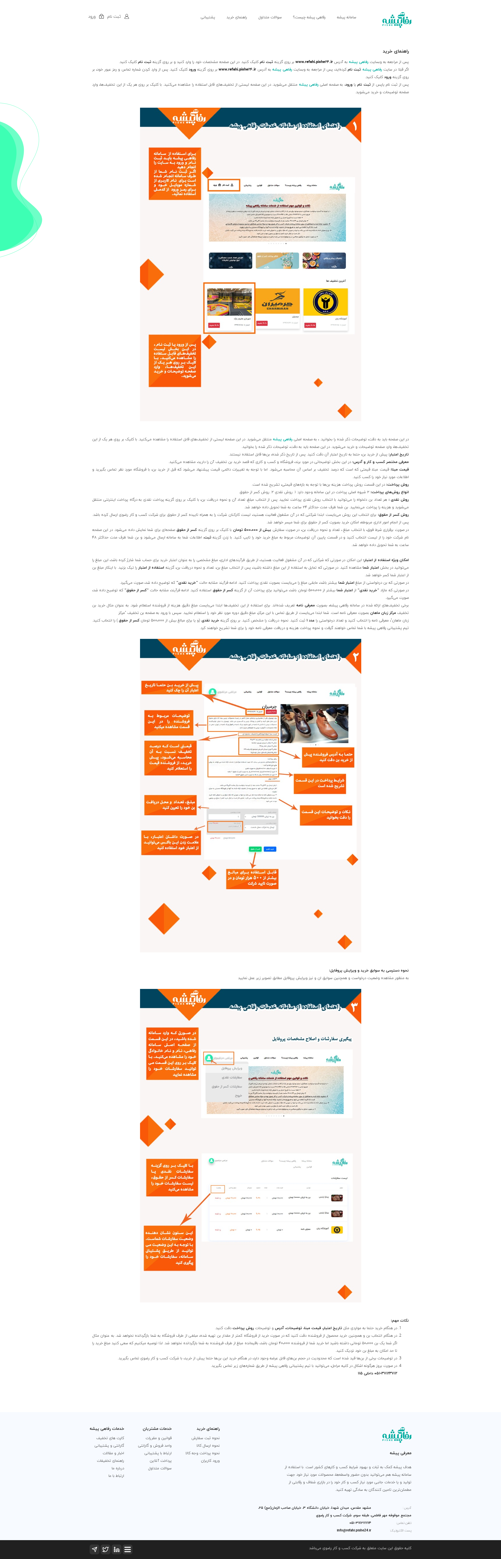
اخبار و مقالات (113, 1453)
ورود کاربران (210, 1461)
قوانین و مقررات (159, 1438)
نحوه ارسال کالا (208, 1445)
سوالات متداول (270, 17)
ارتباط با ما (116, 1476)
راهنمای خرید (236, 17)
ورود (192, 69)
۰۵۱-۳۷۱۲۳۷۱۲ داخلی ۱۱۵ (377, 1373)
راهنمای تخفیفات (110, 1461)
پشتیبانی (208, 17)
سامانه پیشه (346, 17)
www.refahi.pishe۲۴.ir (314, 62)
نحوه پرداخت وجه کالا (203, 1453)
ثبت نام (266, 62)
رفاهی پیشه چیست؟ (309, 17)
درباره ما (118, 1468)
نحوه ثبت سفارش (205, 1438)
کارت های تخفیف (110, 1438)
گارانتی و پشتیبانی (109, 1445)
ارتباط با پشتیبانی (158, 1453)
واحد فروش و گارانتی (155, 1445)
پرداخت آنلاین (161, 1461)
